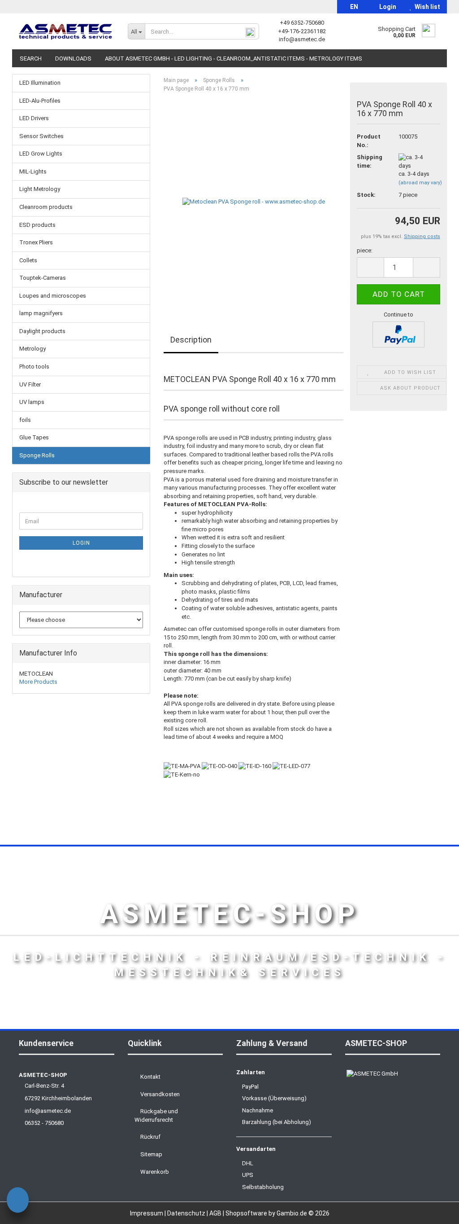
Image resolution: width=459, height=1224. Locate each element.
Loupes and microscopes (52, 295)
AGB (216, 1213)
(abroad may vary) (420, 183)
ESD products (37, 224)
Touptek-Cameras (42, 277)
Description (191, 339)
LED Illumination (40, 82)
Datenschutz (187, 1213)
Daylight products (42, 331)
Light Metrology (39, 189)
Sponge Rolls (37, 455)
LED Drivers (34, 118)
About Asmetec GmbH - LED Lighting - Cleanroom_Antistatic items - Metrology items (233, 58)
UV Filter (30, 384)
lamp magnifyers (41, 313)
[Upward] (434, 1210)
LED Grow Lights (40, 153)
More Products (38, 681)
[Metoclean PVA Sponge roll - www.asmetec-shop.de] (253, 200)
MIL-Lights (33, 171)
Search (31, 58)
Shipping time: (369, 161)
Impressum (147, 1213)
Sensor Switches (41, 136)
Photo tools (34, 366)
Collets (28, 260)
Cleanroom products (46, 207)
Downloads (73, 58)
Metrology (32, 348)
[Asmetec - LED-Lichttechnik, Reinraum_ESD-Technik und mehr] (66, 31)
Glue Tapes (34, 437)
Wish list (426, 6)
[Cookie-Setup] (17, 1201)
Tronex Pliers (36, 242)
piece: (364, 250)
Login (386, 6)
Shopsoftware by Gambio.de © (277, 1213)
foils (25, 420)
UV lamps (31, 402)
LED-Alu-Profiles (40, 100)
